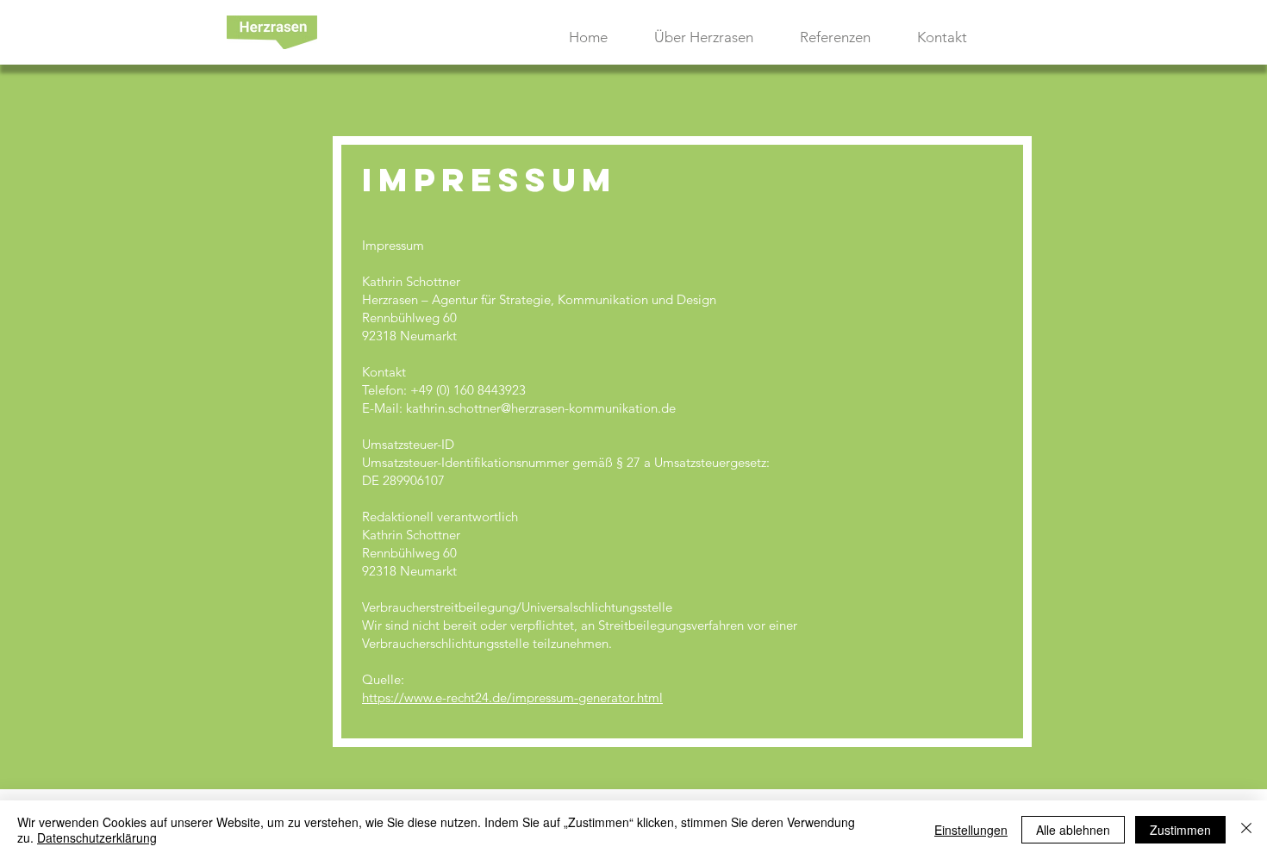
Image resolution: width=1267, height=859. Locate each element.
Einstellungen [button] (971, 829)
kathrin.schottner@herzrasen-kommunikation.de (541, 408)
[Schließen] (1246, 829)
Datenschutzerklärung (97, 837)
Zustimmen (1180, 829)
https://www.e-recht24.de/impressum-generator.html (512, 697)
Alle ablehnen (1073, 829)
